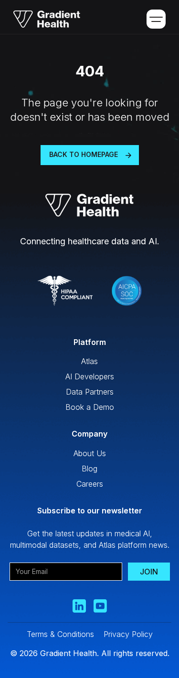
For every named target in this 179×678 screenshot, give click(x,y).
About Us (90, 453)
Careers (89, 484)
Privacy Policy (128, 634)
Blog (89, 468)
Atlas (89, 361)
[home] (43, 19)
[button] (156, 19)
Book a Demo (89, 407)
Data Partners (90, 392)
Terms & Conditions (60, 634)
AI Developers (89, 376)
